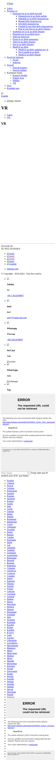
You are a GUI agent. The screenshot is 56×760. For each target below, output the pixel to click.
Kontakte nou (13, 88)
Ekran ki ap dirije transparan (25, 39)
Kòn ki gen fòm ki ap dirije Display (34, 29)
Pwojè (15, 60)
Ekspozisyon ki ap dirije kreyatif (27, 13)
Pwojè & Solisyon (15, 57)
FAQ (9, 85)
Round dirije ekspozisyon (29, 21)
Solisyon (17, 62)
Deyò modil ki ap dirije (28, 52)
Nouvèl (10, 65)
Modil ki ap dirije (20, 47)
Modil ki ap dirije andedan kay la (33, 49)
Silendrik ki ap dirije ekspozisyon (33, 18)
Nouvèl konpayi (20, 67)
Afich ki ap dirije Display (24, 42)
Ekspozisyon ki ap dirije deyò (26, 34)
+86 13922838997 (15, 295)
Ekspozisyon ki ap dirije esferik (32, 16)
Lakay (10, 8)
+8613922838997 (15, 339)
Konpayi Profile (20, 75)
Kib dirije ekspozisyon (28, 24)
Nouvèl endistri (20, 70)
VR (14, 83)
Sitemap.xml (12, 269)
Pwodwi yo (12, 11)
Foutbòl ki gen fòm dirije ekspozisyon (35, 26)
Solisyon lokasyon (21, 37)
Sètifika (16, 80)
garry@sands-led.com (17, 317)
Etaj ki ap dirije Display (23, 44)
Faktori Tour (18, 78)
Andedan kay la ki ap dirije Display (29, 31)
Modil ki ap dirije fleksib (29, 55)
